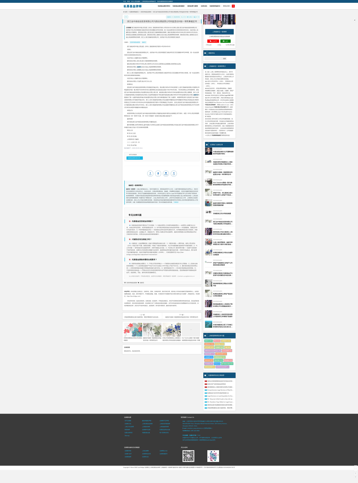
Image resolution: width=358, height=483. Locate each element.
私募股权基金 (219, 357)
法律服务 (226, 341)
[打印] (194, 17)
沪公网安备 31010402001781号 (225, 467)
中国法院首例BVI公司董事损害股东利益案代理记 (223, 152)
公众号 (214, 41)
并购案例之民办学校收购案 (222, 213)
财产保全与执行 (227, 363)
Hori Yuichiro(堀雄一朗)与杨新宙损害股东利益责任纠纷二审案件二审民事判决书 (191, 340)
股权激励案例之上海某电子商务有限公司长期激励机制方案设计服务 (223, 305)
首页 (126, 12)
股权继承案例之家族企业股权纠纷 (223, 284)
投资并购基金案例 (146, 12)
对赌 (227, 347)
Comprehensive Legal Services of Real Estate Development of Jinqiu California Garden (233, 390)
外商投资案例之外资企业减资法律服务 (223, 253)
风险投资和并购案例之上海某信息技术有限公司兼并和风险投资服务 (223, 163)
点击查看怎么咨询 (216, 437)
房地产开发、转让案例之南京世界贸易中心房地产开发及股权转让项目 (223, 194)
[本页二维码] (355, 476)
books (217, 363)
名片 (226, 41)
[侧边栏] (198, 17)
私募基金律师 (221, 354)
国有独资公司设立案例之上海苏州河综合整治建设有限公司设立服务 (223, 233)
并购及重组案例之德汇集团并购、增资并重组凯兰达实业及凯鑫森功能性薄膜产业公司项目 (233, 408)
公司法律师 (227, 350)
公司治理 (209, 347)
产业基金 (209, 363)
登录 (138, 351)
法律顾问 (219, 347)
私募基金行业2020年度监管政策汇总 (218, 393)
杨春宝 (139, 67)
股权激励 (228, 360)
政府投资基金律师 (222, 367)
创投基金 (209, 360)
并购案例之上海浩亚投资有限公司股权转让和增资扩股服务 (223, 315)
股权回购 (218, 360)
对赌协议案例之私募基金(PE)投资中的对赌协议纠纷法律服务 (223, 274)
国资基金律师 (210, 367)
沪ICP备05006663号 (210, 467)
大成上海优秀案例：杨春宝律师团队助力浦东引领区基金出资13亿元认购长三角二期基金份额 (223, 244)
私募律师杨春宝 (134, 12)
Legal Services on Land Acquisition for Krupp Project (222, 396)
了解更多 (176, 202)
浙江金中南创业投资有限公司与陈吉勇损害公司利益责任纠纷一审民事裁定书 (162, 21)
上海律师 (209, 357)
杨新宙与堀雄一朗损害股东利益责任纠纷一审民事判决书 (223, 173)
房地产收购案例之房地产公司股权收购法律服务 (223, 264)
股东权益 (219, 344)
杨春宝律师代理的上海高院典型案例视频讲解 (223, 204)
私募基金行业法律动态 (213, 350)
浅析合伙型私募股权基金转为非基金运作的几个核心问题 (223, 381)
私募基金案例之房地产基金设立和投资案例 (223, 295)
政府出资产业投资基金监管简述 (216, 384)
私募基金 (209, 344)
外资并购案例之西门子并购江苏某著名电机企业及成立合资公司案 (223, 326)
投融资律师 (209, 354)
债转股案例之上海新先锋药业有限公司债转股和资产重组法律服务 (226, 387)
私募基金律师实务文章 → (135, 158)
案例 (217, 341)
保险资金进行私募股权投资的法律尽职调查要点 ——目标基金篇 (225, 405)
